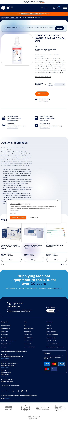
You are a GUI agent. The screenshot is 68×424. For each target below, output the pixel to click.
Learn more (13, 213)
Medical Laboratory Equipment (8, 341)
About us (49, 325)
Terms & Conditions (51, 331)
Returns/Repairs (27, 344)
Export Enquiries (28, 334)
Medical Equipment (5, 325)
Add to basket (42, 94)
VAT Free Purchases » (45, 127)
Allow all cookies (18, 217)
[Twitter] (22, 391)
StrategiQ (7, 398)
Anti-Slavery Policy (51, 337)
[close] (57, 200)
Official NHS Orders (28, 328)
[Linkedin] (13, 391)
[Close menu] (65, 13)
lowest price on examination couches (31, 13)
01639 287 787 (5, 376)
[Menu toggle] (64, 7)
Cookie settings (33, 217)
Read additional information (43, 76)
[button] (3, 264)
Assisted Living (4, 337)
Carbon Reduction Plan (52, 341)
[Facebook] (26, 391)
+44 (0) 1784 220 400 (29, 1)
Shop (6, 17)
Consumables (4, 334)
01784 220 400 (5, 358)
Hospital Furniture (5, 328)
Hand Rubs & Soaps (13, 17)
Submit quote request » (12, 127)
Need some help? (41, 1)
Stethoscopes (4, 331)
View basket (59, 28)
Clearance (3, 347)
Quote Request (27, 331)
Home (2, 17)
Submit (57, 311)
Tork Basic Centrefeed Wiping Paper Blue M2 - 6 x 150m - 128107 (33, 247)
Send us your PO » (44, 120)
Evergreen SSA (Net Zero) (53, 344)
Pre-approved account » (12, 120)
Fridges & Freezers (5, 344)
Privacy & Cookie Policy (29, 347)
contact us (57, 288)
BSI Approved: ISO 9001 (52, 334)
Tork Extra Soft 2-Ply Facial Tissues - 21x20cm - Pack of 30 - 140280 (11, 247)
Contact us (49, 328)
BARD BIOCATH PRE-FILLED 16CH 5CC (54, 246)
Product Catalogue (28, 337)
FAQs (25, 325)
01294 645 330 (5, 367)
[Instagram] (18, 391)
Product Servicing (28, 341)
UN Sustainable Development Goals (55, 347)
